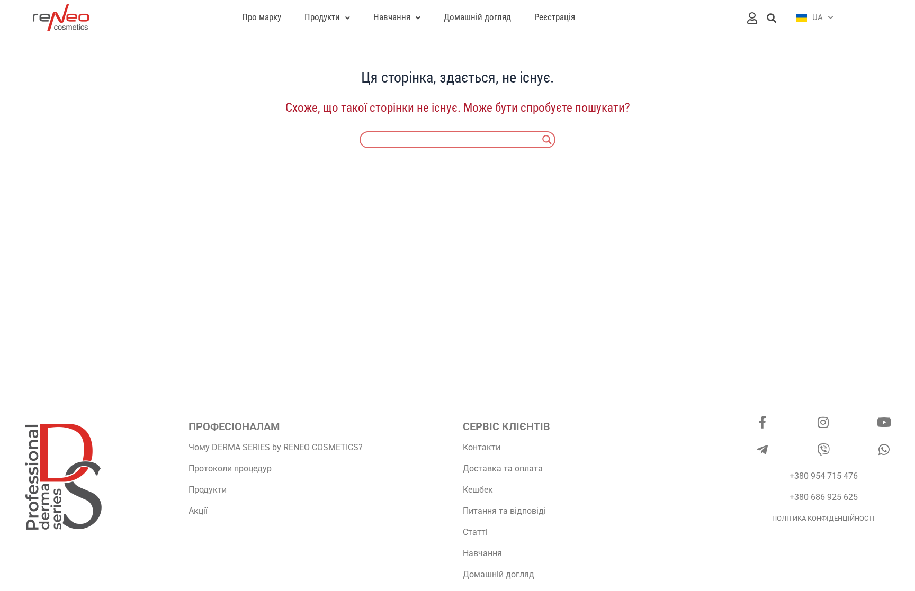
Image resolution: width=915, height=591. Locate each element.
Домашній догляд (498, 574)
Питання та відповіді (504, 511)
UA (817, 17)
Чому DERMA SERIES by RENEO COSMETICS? (276, 447)
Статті (475, 532)
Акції (198, 511)
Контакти (481, 447)
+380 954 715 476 (824, 476)
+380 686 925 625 (824, 497)
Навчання (482, 553)
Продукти (208, 490)
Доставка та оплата (503, 468)
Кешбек (478, 490)
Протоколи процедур (230, 468)
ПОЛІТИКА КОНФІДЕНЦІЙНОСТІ (823, 518)
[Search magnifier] (547, 139)
